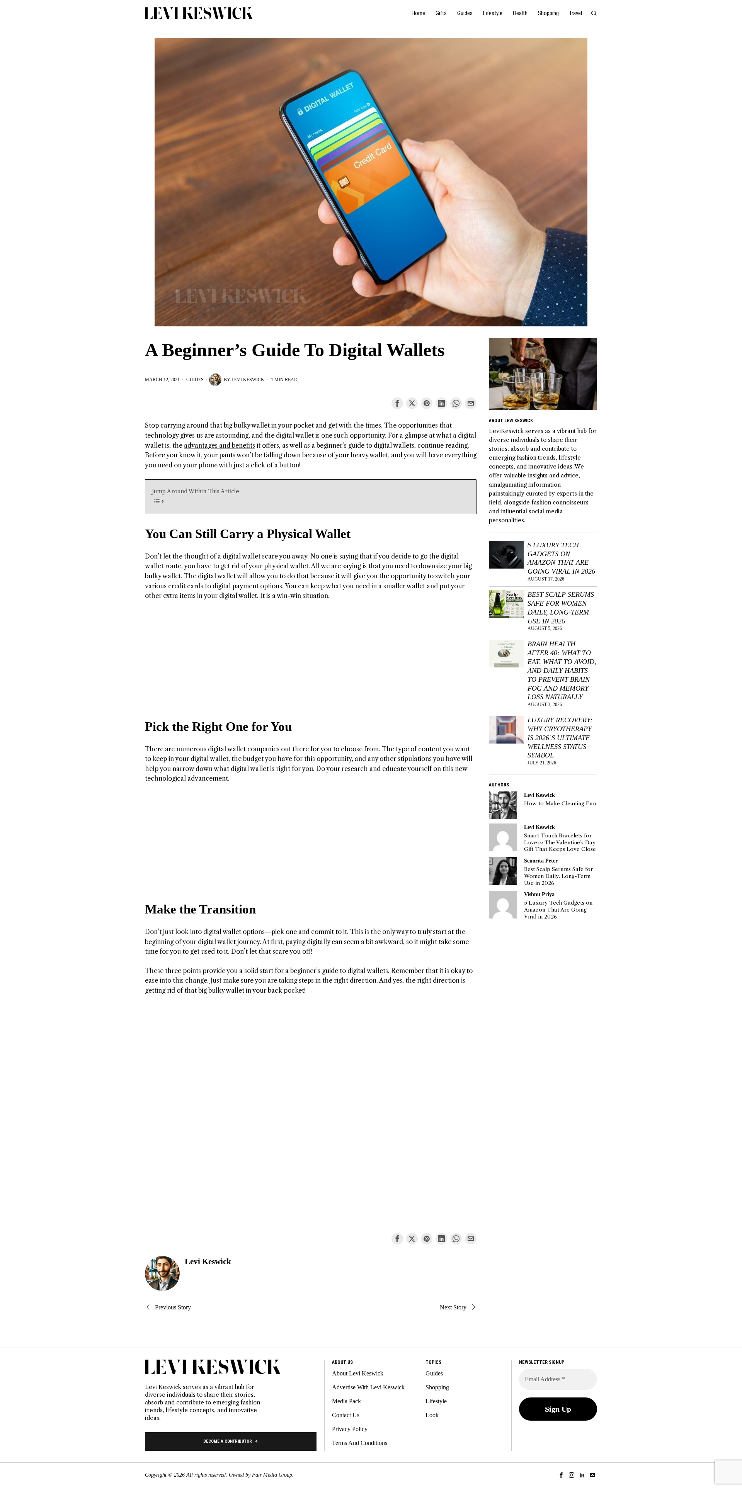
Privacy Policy (350, 1429)
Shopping (437, 1387)
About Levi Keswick (357, 1373)
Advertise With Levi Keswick (368, 1387)
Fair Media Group (272, 1475)
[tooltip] (397, 403)
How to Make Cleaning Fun (560, 803)
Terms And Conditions (359, 1443)
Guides (195, 379)
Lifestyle (436, 1401)
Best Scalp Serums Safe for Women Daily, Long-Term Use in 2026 (561, 608)
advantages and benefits (219, 445)
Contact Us (345, 1415)
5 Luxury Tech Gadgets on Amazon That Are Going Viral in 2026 (561, 558)
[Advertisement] (311, 664)
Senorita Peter (541, 860)
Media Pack (346, 1401)
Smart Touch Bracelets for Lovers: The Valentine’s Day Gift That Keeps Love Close (560, 842)
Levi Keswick (247, 379)
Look (432, 1415)
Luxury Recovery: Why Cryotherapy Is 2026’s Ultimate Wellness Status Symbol (560, 737)
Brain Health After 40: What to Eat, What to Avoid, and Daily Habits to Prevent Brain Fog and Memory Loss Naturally (562, 670)
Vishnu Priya (539, 894)
